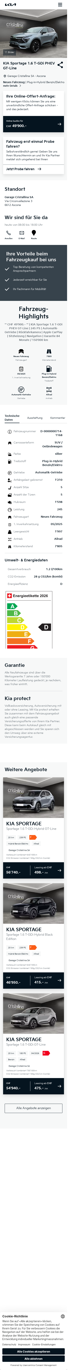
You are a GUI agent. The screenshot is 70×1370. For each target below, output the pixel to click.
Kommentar (57, 418)
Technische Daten (12, 418)
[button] (33, 33)
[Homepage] (10, 4)
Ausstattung (35, 418)
